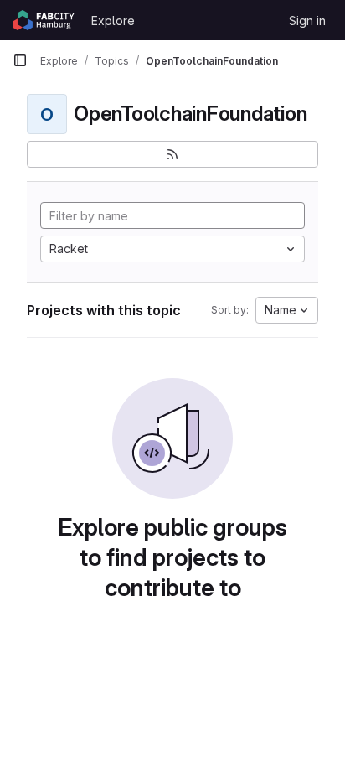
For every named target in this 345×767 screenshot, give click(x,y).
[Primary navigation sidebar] (20, 60)
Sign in (307, 20)
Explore (113, 20)
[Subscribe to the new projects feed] (172, 154)
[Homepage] (43, 20)
